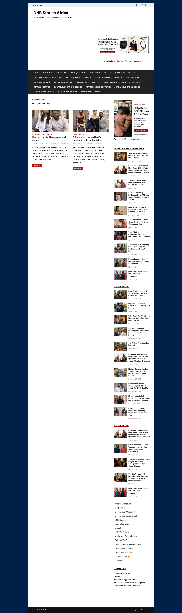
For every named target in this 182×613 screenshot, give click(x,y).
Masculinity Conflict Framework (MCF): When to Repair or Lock (138, 261)
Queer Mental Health (100, 73)
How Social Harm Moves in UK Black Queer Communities (138, 273)
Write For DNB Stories (115, 82)
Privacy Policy (136, 82)
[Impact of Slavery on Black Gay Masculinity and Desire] (120, 304)
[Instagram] (142, 5)
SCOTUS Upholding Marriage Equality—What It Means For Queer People (138, 331)
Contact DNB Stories (44, 92)
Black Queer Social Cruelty (108, 77)
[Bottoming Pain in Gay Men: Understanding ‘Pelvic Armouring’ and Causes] (120, 409)
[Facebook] (136, 5)
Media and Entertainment (126, 536)
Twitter (127, 610)
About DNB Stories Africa (55, 73)
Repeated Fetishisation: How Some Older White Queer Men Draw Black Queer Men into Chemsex (139, 169)
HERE (123, 139)
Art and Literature (63, 82)
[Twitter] (139, 5)
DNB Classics (120, 520)
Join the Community (67, 92)
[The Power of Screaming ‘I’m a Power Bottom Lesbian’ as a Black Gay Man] (120, 245)
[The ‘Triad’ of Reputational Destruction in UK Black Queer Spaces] (120, 232)
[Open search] (149, 72)
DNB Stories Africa (51, 12)
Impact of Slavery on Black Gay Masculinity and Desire (139, 305)
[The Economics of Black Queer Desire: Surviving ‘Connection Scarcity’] (120, 220)
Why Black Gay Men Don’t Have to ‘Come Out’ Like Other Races (139, 155)
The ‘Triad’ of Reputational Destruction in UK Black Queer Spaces (139, 234)
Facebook (119, 610)
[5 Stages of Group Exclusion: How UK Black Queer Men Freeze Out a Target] (120, 193)
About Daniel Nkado (91, 92)
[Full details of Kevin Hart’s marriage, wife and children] (91, 121)
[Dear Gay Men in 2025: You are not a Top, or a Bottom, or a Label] (120, 291)
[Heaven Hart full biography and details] (50, 121)
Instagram (135, 610)
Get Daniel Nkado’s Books (127, 87)
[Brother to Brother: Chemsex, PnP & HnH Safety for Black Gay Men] (120, 384)
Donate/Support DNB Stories (68, 87)
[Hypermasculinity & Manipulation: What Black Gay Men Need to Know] (120, 396)
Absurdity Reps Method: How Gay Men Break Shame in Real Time (138, 182)
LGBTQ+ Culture (78, 73)
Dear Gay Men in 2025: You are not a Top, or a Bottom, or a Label (137, 293)
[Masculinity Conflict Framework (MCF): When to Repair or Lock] (120, 259)
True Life (96, 82)
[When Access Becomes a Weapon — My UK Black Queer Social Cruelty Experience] (120, 445)
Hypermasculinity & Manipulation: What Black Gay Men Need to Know (138, 398)
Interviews (119, 528)
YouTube (143, 610)
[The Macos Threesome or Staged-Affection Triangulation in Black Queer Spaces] (120, 460)
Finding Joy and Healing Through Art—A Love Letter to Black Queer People (138, 372)
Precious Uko (52, 143)
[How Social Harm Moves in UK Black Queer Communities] (120, 272)
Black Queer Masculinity (78, 77)
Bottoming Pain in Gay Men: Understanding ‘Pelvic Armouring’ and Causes (137, 411)
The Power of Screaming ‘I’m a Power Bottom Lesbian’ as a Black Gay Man (138, 247)
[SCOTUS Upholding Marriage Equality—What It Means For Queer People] (120, 328)
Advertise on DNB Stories (98, 87)
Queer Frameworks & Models (48, 77)
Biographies (82, 82)
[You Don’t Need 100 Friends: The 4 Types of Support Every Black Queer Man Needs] (120, 474)
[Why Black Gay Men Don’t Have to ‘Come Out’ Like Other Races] (120, 153)
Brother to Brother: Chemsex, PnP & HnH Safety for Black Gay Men (138, 386)
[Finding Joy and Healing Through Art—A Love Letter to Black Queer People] (120, 369)
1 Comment (98, 143)
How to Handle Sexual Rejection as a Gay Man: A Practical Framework (139, 209)
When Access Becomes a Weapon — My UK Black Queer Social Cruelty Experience (138, 448)
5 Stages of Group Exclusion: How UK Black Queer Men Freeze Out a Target (138, 196)
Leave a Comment (62, 143)
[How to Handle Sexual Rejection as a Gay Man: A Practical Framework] (120, 208)
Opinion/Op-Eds (133, 77)
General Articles (46, 134)
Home (36, 73)
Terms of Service (42, 87)
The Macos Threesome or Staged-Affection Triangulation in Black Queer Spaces (139, 462)
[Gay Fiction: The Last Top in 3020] (120, 343)
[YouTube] (145, 5)
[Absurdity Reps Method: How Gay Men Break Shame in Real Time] (120, 181)
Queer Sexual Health (124, 73)
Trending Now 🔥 (42, 82)
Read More (36, 165)
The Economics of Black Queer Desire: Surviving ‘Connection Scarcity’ (138, 222)
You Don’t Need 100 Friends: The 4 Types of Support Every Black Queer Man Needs (138, 477)
